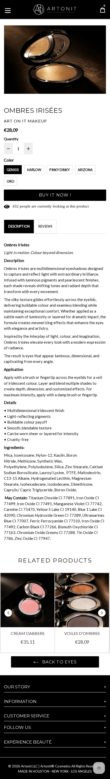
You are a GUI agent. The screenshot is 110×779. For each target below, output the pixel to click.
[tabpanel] (55, 60)
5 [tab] (59, 87)
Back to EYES (59, 662)
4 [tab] (55, 87)
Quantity (11, 139)
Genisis (13, 170)
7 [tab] (67, 87)
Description (19, 226)
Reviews (45, 226)
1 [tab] (43, 87)
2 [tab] (47, 87)
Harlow (34, 170)
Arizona (85, 170)
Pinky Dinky (59, 170)
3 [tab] (51, 87)
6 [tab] (63, 87)
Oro (10, 181)
